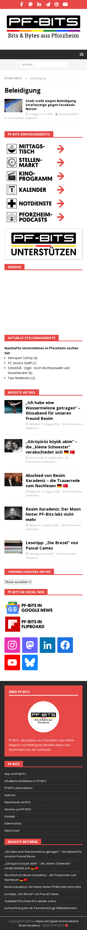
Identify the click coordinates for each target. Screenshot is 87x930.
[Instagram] (56, 4)
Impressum (12, 830)
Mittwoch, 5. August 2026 (43, 525)
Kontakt (9, 816)
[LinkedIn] (39, 4)
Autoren (9, 795)
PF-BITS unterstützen (18, 788)
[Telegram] (48, 4)
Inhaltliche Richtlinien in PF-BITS (25, 781)
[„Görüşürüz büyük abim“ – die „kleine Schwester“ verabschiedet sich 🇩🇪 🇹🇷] (13, 445)
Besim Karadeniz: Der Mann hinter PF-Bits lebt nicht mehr (53, 514)
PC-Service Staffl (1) (22, 363)
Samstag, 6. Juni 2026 (41, 553)
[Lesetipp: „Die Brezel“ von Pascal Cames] (13, 547)
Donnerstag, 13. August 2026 (45, 457)
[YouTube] (65, 4)
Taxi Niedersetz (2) (21, 378)
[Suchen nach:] (44, 64)
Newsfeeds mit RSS (17, 802)
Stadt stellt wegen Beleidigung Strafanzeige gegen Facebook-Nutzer (51, 105)
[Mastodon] (30, 4)
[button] (81, 54)
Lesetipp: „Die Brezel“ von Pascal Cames (52, 545)
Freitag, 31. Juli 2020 (40, 114)
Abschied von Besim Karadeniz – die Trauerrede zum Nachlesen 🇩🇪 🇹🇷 (53, 481)
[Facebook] (22, 4)
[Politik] (13, 105)
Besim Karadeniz (69, 114)
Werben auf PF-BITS (17, 809)
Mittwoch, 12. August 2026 (44, 491)
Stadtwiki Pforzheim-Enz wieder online (30, 901)
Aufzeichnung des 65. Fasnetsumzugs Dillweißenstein (40, 908)
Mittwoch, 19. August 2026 (44, 424)
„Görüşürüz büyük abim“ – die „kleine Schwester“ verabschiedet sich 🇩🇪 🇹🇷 (51, 447)
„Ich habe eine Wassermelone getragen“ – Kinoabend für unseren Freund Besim (53, 410)
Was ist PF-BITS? (15, 774)
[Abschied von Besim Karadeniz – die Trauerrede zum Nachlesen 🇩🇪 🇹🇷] (13, 479)
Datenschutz (13, 823)
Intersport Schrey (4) (22, 358)
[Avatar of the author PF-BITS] (43, 728)
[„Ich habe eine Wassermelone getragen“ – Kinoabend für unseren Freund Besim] (13, 406)
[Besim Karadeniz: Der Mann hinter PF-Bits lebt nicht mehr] (13, 513)
